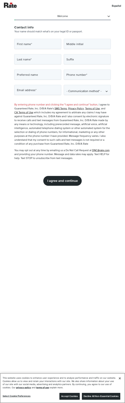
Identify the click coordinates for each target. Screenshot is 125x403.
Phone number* (76, 74)
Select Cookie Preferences (16, 396)
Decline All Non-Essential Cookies (101, 396)
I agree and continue (62, 180)
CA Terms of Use (23, 112)
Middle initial (74, 44)
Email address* (26, 90)
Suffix (70, 59)
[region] (62, 388)
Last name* (24, 59)
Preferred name (27, 74)
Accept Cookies (69, 396)
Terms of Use (92, 108)
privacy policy (23, 387)
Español (116, 6)
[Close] (119, 378)
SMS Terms (61, 108)
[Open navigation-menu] (109, 16)
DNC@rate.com (101, 150)
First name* (24, 44)
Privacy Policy (76, 108)
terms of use (42, 387)
